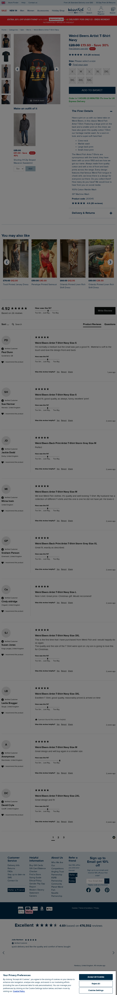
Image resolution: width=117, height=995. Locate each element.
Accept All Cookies (96, 977)
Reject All (96, 983)
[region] (58, 983)
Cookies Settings (95, 990)
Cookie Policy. (19, 991)
